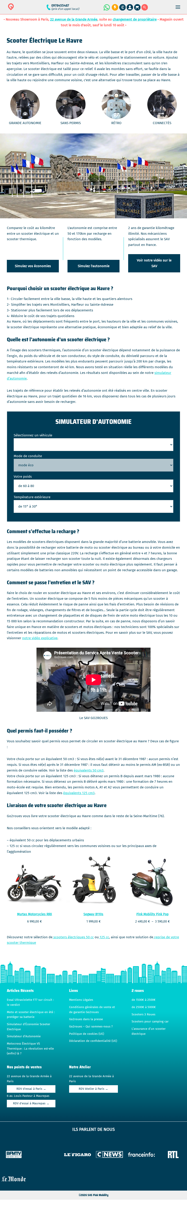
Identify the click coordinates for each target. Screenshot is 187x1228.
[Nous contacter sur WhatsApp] (106, 7)
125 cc (104, 937)
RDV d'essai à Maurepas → (31, 1103)
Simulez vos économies (33, 266)
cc (92, 937)
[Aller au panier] (137, 7)
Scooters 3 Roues (143, 1014)
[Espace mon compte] (130, 7)
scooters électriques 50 (71, 937)
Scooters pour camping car (150, 1021)
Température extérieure (32, 497)
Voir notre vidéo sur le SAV (154, 263)
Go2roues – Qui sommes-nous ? (91, 1026)
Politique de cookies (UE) (86, 1034)
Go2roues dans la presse (86, 1019)
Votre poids (23, 477)
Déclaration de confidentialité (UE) (93, 1041)
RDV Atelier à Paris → (93, 1089)
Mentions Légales (81, 1000)
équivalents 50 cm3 (89, 770)
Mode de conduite (28, 456)
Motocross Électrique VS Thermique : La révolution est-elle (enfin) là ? (30, 1048)
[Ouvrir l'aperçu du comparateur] (122, 7)
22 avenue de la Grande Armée (73, 19)
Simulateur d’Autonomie (24, 1036)
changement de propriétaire (135, 19)
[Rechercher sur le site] (144, 7)
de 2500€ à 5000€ (144, 1007)
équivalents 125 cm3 (79, 793)
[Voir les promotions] (114, 7)
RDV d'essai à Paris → (31, 1089)
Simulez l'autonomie (93, 266)
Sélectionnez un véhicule (33, 435)
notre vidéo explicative (39, 638)
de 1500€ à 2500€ (144, 1000)
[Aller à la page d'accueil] (25, 9)
